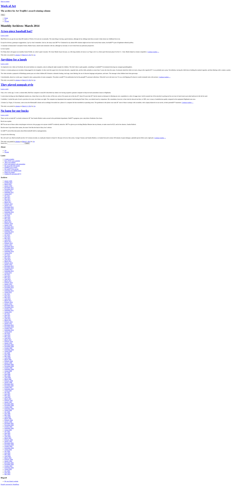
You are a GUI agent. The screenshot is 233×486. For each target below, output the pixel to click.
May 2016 (7, 218)
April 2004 (7, 456)
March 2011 (7, 320)
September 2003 (9, 467)
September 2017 (9, 192)
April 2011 (7, 318)
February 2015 (8, 243)
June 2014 (7, 256)
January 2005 (8, 441)
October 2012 (8, 289)
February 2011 (8, 322)
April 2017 (7, 200)
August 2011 (8, 312)
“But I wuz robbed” (10, 162)
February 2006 (8, 420)
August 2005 (8, 430)
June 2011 (7, 315)
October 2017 (8, 191)
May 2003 (7, 474)
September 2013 (9, 271)
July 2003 (7, 471)
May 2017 (7, 199)
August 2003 (8, 469)
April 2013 (7, 279)
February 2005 (8, 440)
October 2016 (8, 210)
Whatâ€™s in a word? (10, 167)
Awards (6, 21)
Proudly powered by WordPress (10, 484)
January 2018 (8, 186)
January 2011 (8, 323)
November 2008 (9, 366)
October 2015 (8, 230)
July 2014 (7, 254)
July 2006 (7, 412)
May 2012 (7, 297)
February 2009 (8, 361)
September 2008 (9, 369)
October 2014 (8, 250)
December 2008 (9, 364)
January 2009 (8, 363)
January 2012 (8, 304)
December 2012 (9, 286)
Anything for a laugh (14, 59)
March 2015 (7, 241)
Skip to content (5, 1)
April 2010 (7, 338)
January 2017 (8, 205)
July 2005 (7, 431)
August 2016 (8, 213)
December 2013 (9, 266)
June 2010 (7, 335)
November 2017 (9, 189)
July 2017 (7, 195)
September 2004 (9, 448)
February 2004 (8, 459)
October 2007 (8, 387)
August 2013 (8, 272)
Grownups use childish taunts (12, 170)
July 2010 (7, 333)
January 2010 (8, 343)
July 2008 (7, 372)
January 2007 (8, 402)
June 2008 (7, 374)
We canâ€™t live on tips (11, 169)
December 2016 (9, 207)
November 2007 (9, 386)
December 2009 (9, 345)
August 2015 (8, 233)
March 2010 (7, 340)
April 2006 (7, 417)
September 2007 (9, 389)
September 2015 (9, 231)
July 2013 (7, 274)
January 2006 (8, 422)
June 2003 (7, 472)
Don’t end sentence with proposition (14, 164)
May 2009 (7, 356)
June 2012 (7, 295)
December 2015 (9, 227)
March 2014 (7, 261)
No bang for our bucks (15, 110)
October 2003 (8, 466)
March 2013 (7, 281)
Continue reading (153, 52)
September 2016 (9, 212)
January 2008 (8, 382)
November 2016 (9, 209)
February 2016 (8, 223)
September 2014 (9, 251)
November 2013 (9, 268)
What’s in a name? (9, 172)
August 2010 (8, 331)
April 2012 (7, 299)
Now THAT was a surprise (12, 161)
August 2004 (8, 449)
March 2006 (7, 418)
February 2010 (8, 341)
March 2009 (7, 359)
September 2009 (9, 349)
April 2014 (7, 259)
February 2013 (8, 282)
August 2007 (8, 390)
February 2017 (8, 204)
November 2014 (9, 248)
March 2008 (7, 379)
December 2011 (8, 305)
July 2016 (7, 215)
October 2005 (8, 426)
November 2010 (9, 327)
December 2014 (9, 246)
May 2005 (7, 435)
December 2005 (9, 423)
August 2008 (8, 371)
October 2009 (8, 348)
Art (5, 19)
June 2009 (7, 354)
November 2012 (9, 287)
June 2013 (7, 276)
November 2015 (9, 228)
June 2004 (7, 453)
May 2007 (7, 395)
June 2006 (7, 413)
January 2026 (8, 181)
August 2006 (8, 410)
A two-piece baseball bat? (16, 31)
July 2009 (7, 353)
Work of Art (8, 6)
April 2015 (7, 240)
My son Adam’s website (11, 481)
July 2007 (7, 392)
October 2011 (8, 308)
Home (6, 18)
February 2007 (8, 400)
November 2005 (9, 425)
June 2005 (7, 433)
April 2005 (7, 436)
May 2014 (7, 258)
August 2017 (8, 194)
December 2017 (9, 187)
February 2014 (8, 263)
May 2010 (7, 336)
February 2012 (8, 302)
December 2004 (9, 443)
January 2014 (8, 264)
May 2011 (7, 317)
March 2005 (7, 438)
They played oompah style (17, 84)
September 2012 (9, 290)
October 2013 (8, 269)
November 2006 (9, 405)
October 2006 (8, 407)
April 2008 (7, 377)
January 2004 (8, 461)
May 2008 (7, 376)
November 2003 (9, 464)
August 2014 (8, 253)
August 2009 (8, 351)
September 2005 (9, 428)
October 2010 (8, 328)
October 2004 (8, 446)
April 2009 (7, 358)
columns (17, 55)
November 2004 (9, 444)
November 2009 (9, 346)
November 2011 (9, 307)
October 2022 (8, 182)
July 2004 (7, 451)
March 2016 (7, 222)
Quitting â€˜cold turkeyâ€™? (12, 174)
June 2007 (7, 394)
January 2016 (8, 225)
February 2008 (8, 381)
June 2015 (7, 236)
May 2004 (7, 454)
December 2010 (9, 325)
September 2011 (9, 310)
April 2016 (7, 220)
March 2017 (7, 202)
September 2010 (9, 330)
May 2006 (7, 415)
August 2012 (8, 292)
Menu (2, 15)
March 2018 (7, 184)
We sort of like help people (12, 165)
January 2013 (8, 284)
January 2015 (8, 245)
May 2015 (7, 238)
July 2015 (7, 235)
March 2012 (7, 300)
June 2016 (7, 217)
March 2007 (7, 399)
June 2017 (7, 197)
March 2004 (7, 458)
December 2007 (9, 384)
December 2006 (9, 404)
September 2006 (9, 408)
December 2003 (9, 463)
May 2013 (7, 277)
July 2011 (7, 313)
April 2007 (7, 397)
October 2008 (8, 367)
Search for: (4, 143)
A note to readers (9, 159)
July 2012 (7, 294)
